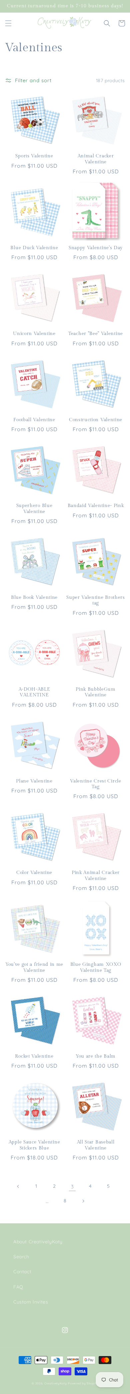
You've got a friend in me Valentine (34, 967)
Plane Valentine (34, 781)
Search (21, 1257)
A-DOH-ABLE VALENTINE (34, 692)
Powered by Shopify (83, 1383)
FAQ (18, 1287)
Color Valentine (34, 872)
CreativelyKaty (55, 1383)
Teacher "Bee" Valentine (95, 333)
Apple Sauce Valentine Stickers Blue (34, 1144)
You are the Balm (96, 1056)
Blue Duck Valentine (34, 248)
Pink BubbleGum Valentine (96, 692)
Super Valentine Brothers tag (95, 600)
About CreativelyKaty (38, 1242)
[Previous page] (18, 1186)
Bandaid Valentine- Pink (96, 505)
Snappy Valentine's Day (96, 248)
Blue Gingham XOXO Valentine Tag (95, 967)
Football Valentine (34, 420)
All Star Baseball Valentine (96, 1144)
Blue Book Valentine (34, 597)
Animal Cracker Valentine (96, 158)
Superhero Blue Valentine (34, 508)
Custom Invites (30, 1302)
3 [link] (72, 1186)
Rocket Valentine (34, 1056)
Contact (22, 1272)
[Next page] (83, 1201)
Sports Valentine (34, 156)
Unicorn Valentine (34, 333)
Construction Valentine (95, 420)
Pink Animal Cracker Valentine (96, 875)
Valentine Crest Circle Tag (95, 784)
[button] (8, 23)
